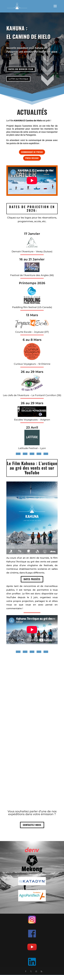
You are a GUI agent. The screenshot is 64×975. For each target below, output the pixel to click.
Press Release (32, 158)
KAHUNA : (16, 28)
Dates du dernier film (21, 69)
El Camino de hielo (28, 36)
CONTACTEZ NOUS (32, 825)
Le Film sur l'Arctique (18, 79)
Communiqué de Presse (32, 152)
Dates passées (32, 579)
